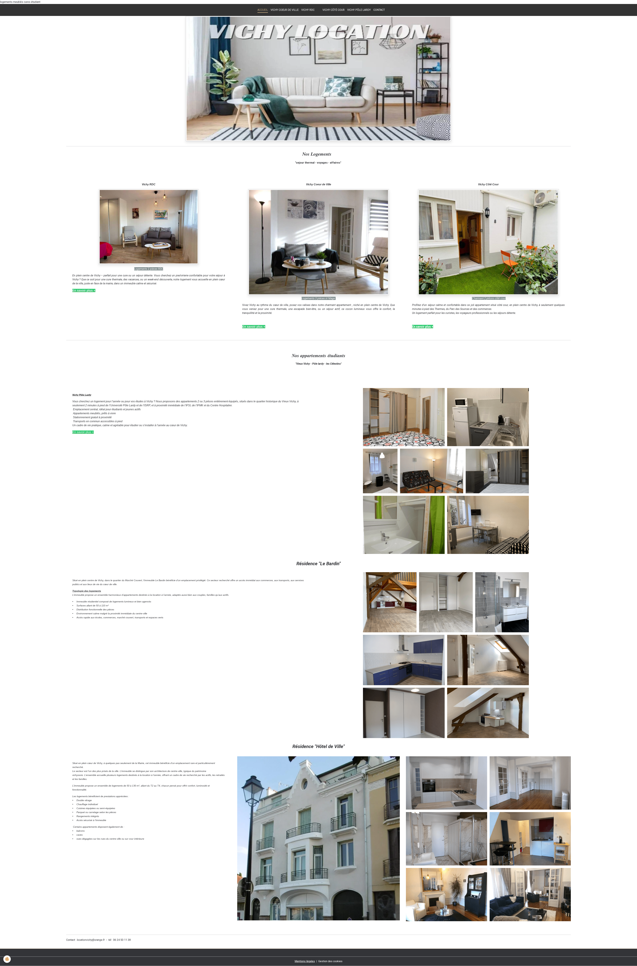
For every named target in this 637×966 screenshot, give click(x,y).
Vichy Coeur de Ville (285, 9)
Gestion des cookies (330, 961)
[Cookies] (7, 959)
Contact (379, 9)
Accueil (262, 9)
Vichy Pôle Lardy (359, 9)
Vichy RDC (308, 9)
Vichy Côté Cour (333, 9)
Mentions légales (305, 961)
